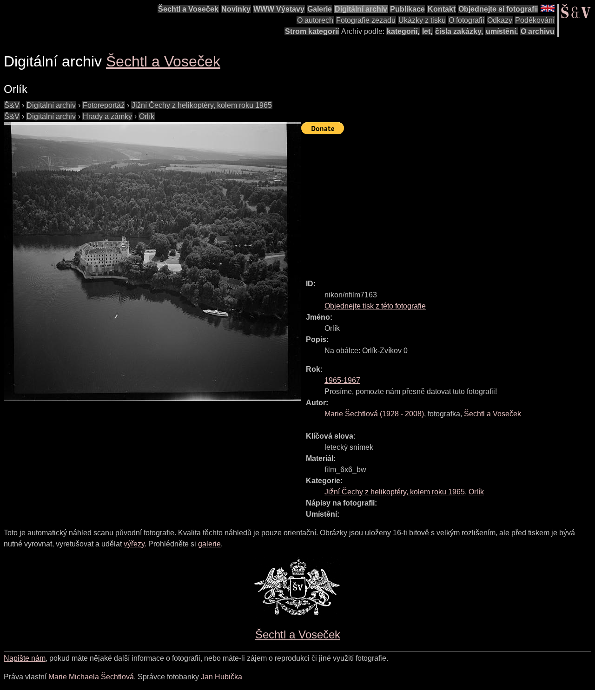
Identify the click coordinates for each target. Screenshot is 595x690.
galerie (209, 544)
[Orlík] (152, 261)
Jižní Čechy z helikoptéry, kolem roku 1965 (202, 105)
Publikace (407, 9)
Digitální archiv (361, 9)
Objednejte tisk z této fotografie (375, 306)
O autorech (315, 20)
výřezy (134, 544)
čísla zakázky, (459, 31)
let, (427, 31)
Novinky (236, 9)
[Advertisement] (448, 203)
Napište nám (25, 658)
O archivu (538, 31)
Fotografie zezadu (366, 20)
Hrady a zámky (107, 116)
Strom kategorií (312, 31)
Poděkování (535, 20)
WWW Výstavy (278, 9)
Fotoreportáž (104, 105)
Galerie (319, 9)
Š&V (12, 105)
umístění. (502, 31)
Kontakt (442, 9)
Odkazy (499, 20)
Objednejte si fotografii (498, 9)
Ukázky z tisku (422, 20)
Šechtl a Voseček (188, 9)
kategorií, (403, 31)
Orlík (146, 116)
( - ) (374, 414)
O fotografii (466, 20)
